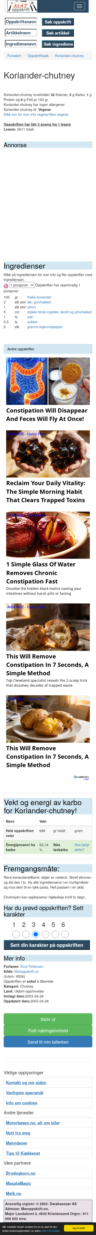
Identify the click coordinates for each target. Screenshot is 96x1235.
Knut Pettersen (32, 966)
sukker (32, 321)
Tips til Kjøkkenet (23, 1153)
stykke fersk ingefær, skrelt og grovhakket (59, 311)
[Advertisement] (48, 198)
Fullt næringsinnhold (48, 1030)
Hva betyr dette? (82, 847)
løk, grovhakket (39, 301)
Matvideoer (17, 1143)
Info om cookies (21, 1103)
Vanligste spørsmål (24, 1093)
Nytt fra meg (18, 1133)
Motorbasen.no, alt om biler (33, 1123)
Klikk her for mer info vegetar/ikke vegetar (36, 114)
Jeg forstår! (78, 1228)
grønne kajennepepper (45, 326)
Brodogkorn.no (20, 1173)
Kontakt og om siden (26, 1082)
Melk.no (13, 1193)
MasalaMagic (18, 1183)
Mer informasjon (51, 1231)
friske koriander (39, 297)
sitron (31, 306)
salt (30, 316)
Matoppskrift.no (27, 971)
